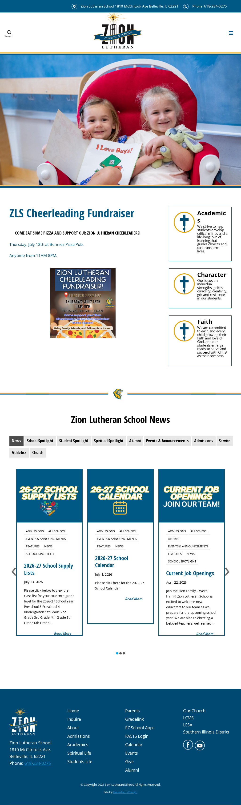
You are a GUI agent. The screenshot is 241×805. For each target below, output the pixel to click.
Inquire (74, 719)
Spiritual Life (79, 753)
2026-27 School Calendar (111, 561)
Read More (62, 633)
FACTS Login (137, 736)
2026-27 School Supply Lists (48, 569)
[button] (117, 653)
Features (33, 546)
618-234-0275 (37, 763)
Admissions (35, 531)
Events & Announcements (46, 539)
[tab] (16, 441)
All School (57, 531)
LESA (187, 725)
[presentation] (16, 441)
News (48, 546)
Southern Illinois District (206, 732)
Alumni (173, 539)
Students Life (79, 761)
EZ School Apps (140, 727)
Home (73, 710)
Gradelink (134, 719)
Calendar (133, 744)
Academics (77, 744)
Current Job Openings (190, 573)
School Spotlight (40, 554)
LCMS (188, 718)
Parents (132, 710)
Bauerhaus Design (125, 792)
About (73, 727)
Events (131, 753)
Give (129, 761)
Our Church (194, 710)
